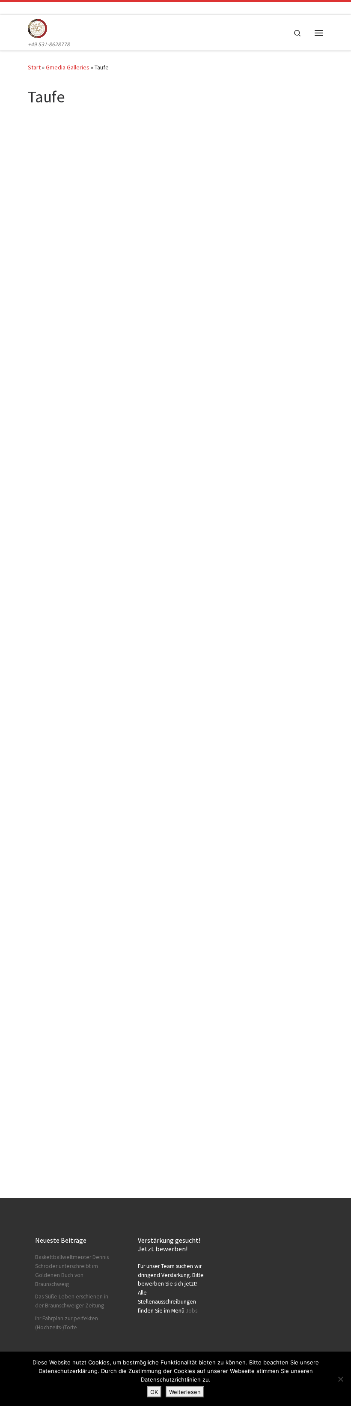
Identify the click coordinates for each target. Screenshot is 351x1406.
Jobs (191, 1310)
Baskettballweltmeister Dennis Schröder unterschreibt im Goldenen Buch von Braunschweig (72, 1270)
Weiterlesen (185, 1391)
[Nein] (340, 1379)
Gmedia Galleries (67, 67)
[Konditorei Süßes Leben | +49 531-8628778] (37, 27)
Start (34, 67)
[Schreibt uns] (32, 8)
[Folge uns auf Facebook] (8, 8)
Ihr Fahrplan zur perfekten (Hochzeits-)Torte (66, 1323)
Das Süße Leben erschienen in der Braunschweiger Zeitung (71, 1301)
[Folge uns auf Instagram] (20, 8)
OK (154, 1391)
